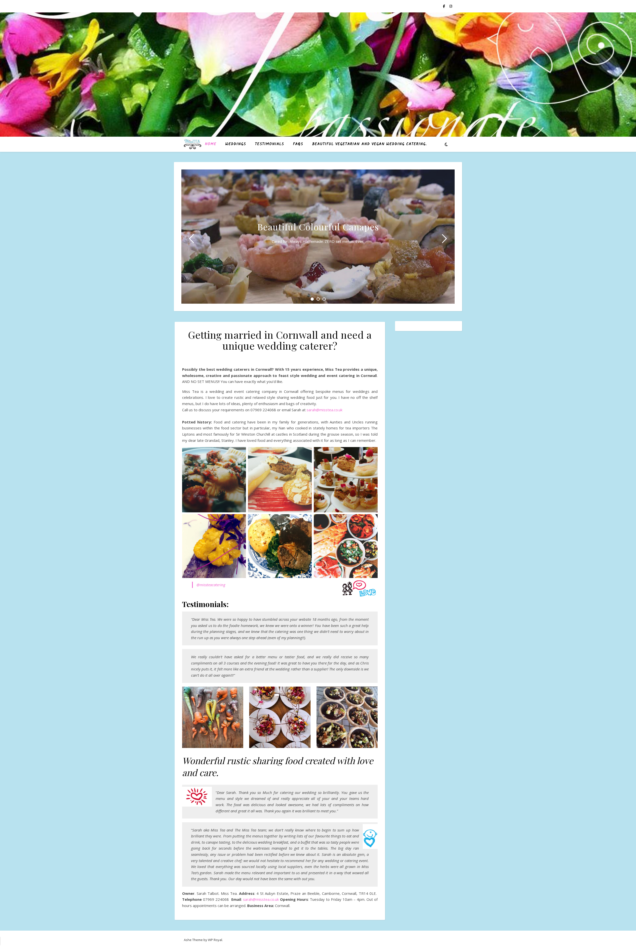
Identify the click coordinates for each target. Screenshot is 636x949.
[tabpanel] (318, 236)
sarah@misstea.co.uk (324, 409)
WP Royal (215, 940)
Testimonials (269, 144)
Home (210, 144)
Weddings (235, 144)
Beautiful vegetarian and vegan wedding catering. (369, 144)
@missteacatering (211, 584)
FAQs (298, 144)
